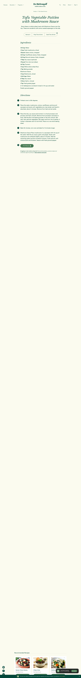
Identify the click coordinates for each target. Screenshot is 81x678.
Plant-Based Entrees (42, 11)
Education (12, 5)
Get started (74, 671)
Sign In (75, 5)
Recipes (5, 5)
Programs (20, 5)
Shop (64, 5)
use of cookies (62, 676)
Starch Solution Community (40, 152)
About (69, 5)
